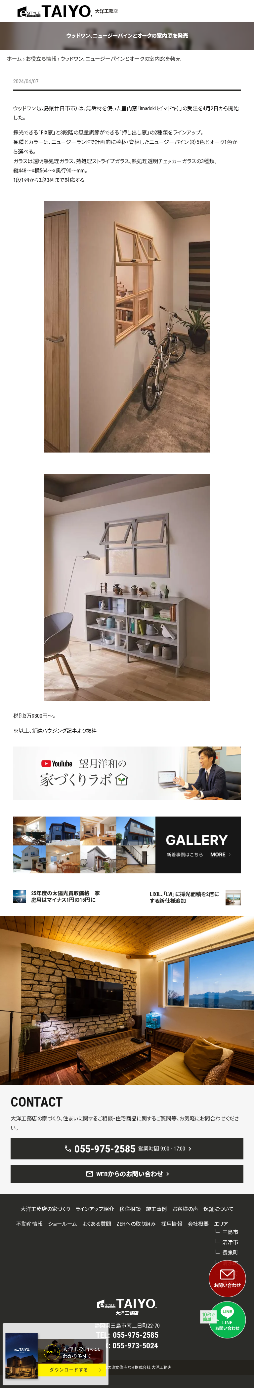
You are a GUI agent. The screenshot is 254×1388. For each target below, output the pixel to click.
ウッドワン (24, 108)
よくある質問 (96, 1224)
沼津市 (230, 1242)
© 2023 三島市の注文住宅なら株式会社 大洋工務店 (127, 1367)
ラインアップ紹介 (94, 1209)
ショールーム (62, 1224)
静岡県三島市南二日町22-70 (127, 1326)
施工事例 (156, 1209)
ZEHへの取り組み (136, 1224)
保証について (218, 1209)
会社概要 (198, 1224)
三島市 (230, 1232)
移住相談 (130, 1209)
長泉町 (230, 1253)
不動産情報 (29, 1224)
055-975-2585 (135, 1335)
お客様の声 (185, 1209)
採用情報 (171, 1224)
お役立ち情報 (41, 59)
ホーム (14, 59)
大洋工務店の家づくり (45, 1209)
